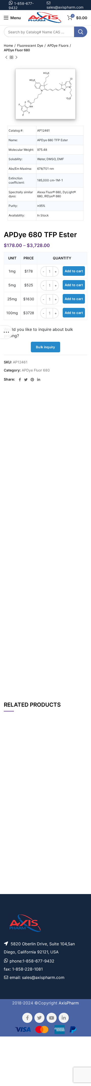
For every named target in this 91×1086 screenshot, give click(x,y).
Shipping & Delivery (57, 681)
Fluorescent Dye (30, 45)
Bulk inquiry (45, 347)
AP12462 (12, 844)
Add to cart (74, 271)
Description (60, 400)
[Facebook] (19, 379)
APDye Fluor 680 (17, 50)
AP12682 (12, 867)
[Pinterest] (32, 379)
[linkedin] (39, 379)
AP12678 (12, 772)
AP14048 (12, 891)
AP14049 (12, 804)
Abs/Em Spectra (58, 667)
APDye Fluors (58, 45)
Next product (16, 57)
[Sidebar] (6, 332)
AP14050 (12, 830)
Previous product (6, 57)
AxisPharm (69, 1002)
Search (80, 32)
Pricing (78, 772)
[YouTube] (52, 1018)
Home (8, 45)
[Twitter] (25, 379)
